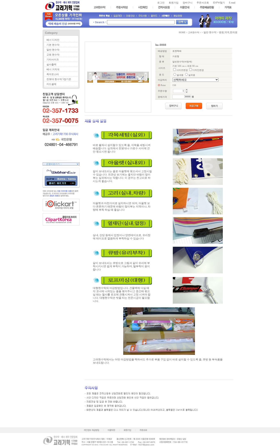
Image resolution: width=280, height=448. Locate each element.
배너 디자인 (53, 39)
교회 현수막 (53, 54)
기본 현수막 (53, 44)
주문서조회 (203, 2)
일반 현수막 (53, 49)
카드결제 (51, 84)
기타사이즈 (53, 59)
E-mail (232, 2)
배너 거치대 (53, 69)
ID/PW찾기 (219, 2)
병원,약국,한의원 (228, 32)
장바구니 (187, 2)
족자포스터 (53, 74)
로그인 (161, 2)
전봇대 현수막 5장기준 (59, 79)
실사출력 (51, 64)
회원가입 (174, 2)
